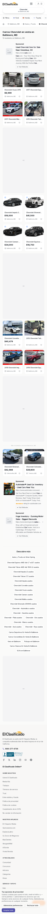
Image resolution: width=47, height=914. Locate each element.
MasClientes (7, 840)
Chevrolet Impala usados (23, 581)
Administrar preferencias (13, 905)
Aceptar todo (8, 910)
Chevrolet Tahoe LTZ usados (23, 576)
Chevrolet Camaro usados (23, 595)
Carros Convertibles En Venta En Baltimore (23, 637)
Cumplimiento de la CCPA (12, 809)
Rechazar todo (32, 905)
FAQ (4, 888)
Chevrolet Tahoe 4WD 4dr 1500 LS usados (23, 567)
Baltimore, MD (15, 24)
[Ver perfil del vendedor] (5, 197)
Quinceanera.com (9, 828)
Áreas (5, 878)
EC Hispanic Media (9, 824)
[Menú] (39, 3)
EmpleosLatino (8, 832)
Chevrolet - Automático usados (23, 608)
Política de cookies (9, 805)
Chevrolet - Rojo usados (34, 627)
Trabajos (6, 785)
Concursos (6, 866)
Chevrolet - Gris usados (34, 618)
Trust (4, 793)
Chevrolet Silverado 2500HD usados (23, 604)
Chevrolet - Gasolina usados (23, 613)
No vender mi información (12, 813)
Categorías (6, 874)
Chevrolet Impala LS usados (24, 572)
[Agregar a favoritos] (19, 96)
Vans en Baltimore (14, 641)
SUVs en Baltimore (23, 651)
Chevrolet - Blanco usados (23, 622)
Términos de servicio (10, 789)
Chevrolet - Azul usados (13, 627)
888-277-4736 (11, 749)
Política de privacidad (10, 801)
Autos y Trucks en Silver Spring (23, 557)
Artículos (6, 870)
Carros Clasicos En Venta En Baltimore (23, 646)
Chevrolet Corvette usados (23, 585)
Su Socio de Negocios (11, 836)
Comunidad (7, 862)
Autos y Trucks (30, 24)
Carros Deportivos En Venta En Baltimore (23, 632)
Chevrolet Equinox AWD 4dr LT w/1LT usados (23, 562)
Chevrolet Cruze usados (23, 590)
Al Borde (6, 847)
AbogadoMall (7, 844)
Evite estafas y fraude (10, 797)
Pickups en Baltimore (31, 641)
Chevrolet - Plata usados (13, 618)
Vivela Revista (8, 851)
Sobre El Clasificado (10, 778)
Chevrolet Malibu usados (23, 599)
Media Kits (6, 781)
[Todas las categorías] (31, 3)
